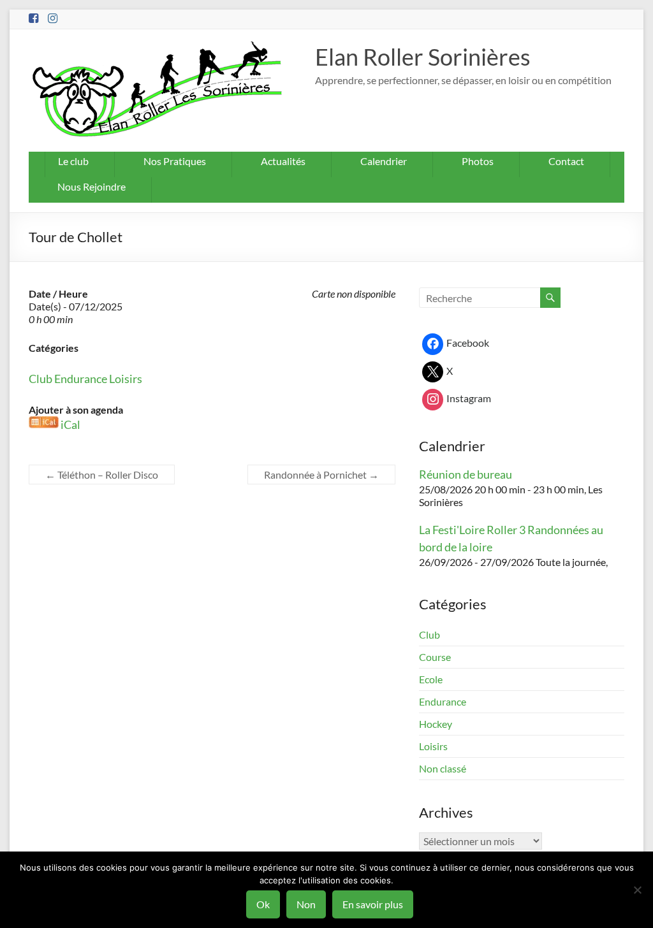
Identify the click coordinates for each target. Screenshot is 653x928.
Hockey (435, 724)
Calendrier (383, 161)
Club (40, 379)
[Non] (637, 889)
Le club (73, 161)
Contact (566, 161)
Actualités (283, 161)
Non (306, 904)
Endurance (80, 379)
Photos (478, 161)
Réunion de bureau (465, 474)
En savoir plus (372, 904)
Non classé (442, 768)
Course (435, 657)
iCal (70, 424)
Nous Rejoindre (91, 186)
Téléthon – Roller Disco (101, 474)
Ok (263, 904)
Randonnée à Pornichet (321, 474)
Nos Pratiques (174, 161)
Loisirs (125, 379)
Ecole (431, 679)
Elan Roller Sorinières (423, 57)
